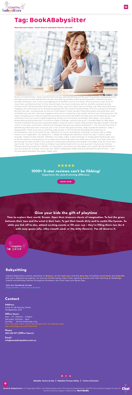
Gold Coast (66, 276)
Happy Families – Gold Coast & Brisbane (23, 288)
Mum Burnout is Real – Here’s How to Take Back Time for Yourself (43, 27)
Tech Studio (83, 390)
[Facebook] (62, 376)
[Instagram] (66, 376)
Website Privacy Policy (67, 381)
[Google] (70, 376)
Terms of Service (91, 381)
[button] (126, 7)
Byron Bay (84, 276)
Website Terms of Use (44, 381)
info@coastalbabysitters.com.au (20, 340)
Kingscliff (120, 276)
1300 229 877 (11, 333)
